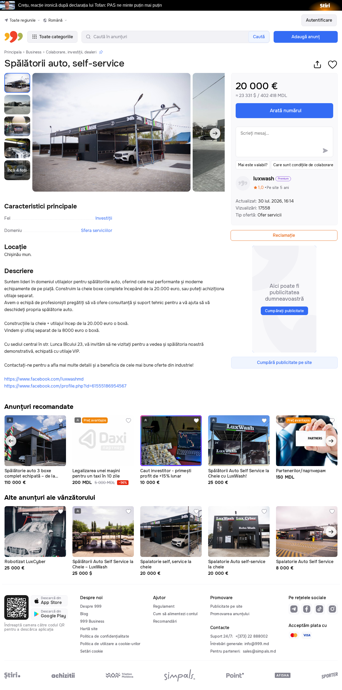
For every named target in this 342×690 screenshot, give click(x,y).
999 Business (92, 621)
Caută (259, 37)
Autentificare (319, 20)
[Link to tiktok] (319, 609)
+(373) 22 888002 (251, 636)
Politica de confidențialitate (104, 636)
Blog (84, 614)
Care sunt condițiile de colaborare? (304, 164)
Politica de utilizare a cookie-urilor (110, 644)
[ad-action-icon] (60, 420)
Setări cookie (91, 651)
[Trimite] (325, 150)
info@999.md (256, 644)
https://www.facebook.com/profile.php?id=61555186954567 (65, 386)
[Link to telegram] (294, 609)
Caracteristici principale (40, 206)
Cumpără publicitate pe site (284, 362)
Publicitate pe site (226, 606)
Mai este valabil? (252, 164)
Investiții (103, 218)
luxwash (263, 179)
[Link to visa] (306, 635)
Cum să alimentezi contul (175, 614)
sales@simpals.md (259, 651)
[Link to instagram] (332, 609)
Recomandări (165, 621)
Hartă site (89, 629)
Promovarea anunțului (229, 614)
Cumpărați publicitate (284, 310)
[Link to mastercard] (294, 635)
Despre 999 (91, 606)
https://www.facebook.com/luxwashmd (44, 379)
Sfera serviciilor (96, 230)
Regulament (163, 606)
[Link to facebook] (306, 609)
